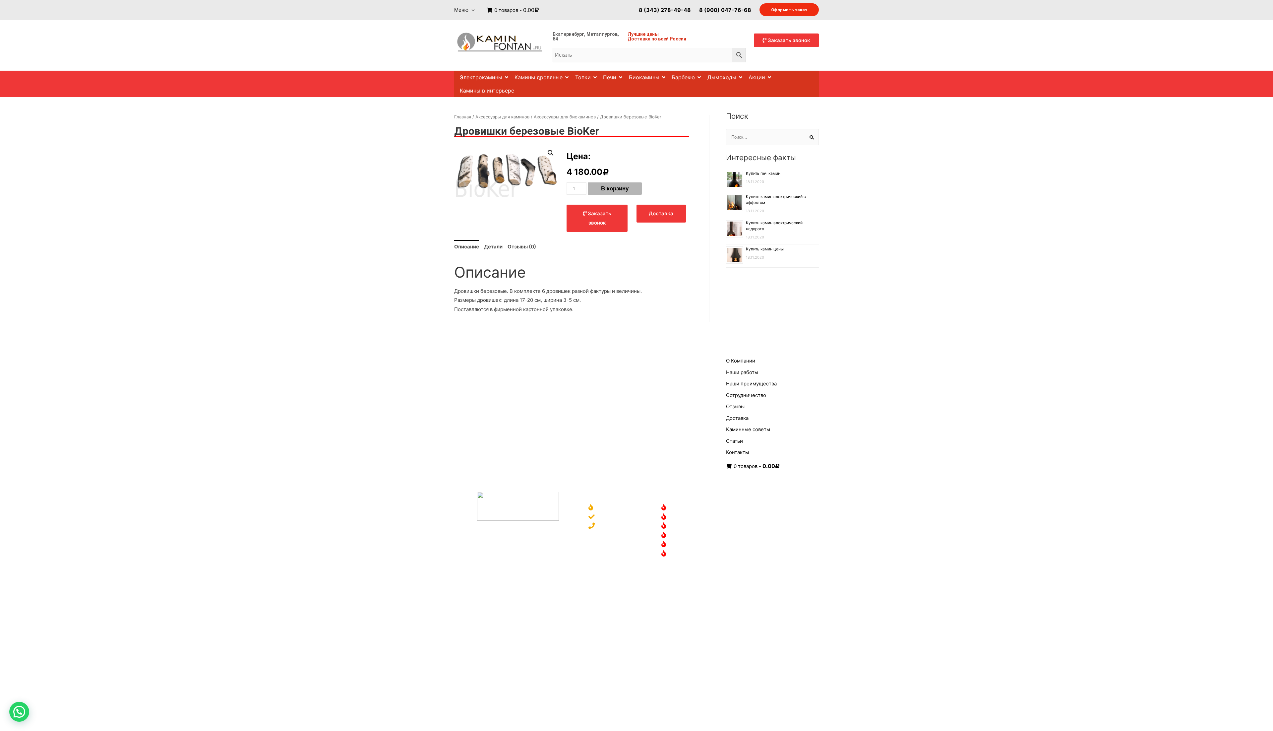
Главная (462, 116)
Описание (466, 246)
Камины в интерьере (487, 90)
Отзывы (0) (522, 246)
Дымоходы (721, 77)
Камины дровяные (539, 77)
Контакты (737, 452)
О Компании (740, 361)
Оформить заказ (789, 9)
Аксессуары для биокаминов (565, 116)
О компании (612, 508)
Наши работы (742, 372)
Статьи (734, 441)
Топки (583, 77)
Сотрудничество (746, 395)
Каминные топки (691, 535)
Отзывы (735, 406)
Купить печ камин (763, 173)
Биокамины (644, 77)
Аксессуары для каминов (502, 116)
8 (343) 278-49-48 (665, 10)
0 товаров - (513, 10)
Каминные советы (748, 429)
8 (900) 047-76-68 (725, 10)
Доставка (639, 38)
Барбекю (683, 77)
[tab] (466, 246)
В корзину (615, 188)
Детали (493, 246)
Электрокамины (481, 77)
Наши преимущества (751, 383)
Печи (609, 77)
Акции (757, 77)
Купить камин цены (765, 248)
